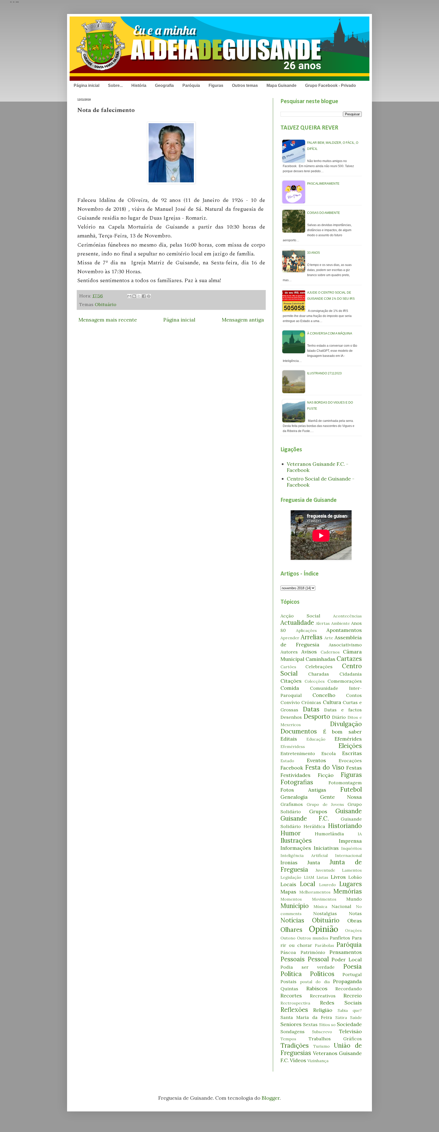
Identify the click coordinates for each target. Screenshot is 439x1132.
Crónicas (311, 702)
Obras (354, 920)
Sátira (341, 1017)
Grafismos (291, 804)
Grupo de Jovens (325, 804)
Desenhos (291, 717)
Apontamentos (344, 630)
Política (291, 974)
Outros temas (245, 85)
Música (320, 906)
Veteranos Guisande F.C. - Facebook (317, 467)
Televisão (350, 1031)
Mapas (288, 891)
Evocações (350, 760)
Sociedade (349, 1024)
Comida (289, 688)
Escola (328, 753)
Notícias (292, 920)
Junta (313, 862)
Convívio (290, 702)
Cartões (288, 666)
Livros (338, 877)
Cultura (332, 702)
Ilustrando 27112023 (324, 373)
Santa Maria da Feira (306, 1017)
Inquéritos (351, 848)
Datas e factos (343, 710)
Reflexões (294, 1010)
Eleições (350, 746)
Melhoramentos (315, 892)
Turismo (321, 1046)
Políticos (322, 974)
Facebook (291, 767)
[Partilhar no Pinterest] (148, 296)
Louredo (327, 884)
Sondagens (292, 1031)
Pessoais (292, 959)
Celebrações (319, 666)
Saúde (356, 1017)
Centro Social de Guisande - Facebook (320, 481)
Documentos (298, 731)
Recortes (291, 995)
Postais (288, 981)
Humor (290, 833)
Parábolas (324, 945)
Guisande (348, 811)
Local (307, 884)
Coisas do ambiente (323, 213)
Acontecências (347, 615)
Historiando (345, 826)
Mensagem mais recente (108, 319)
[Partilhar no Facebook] (143, 296)
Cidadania (350, 674)
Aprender (289, 637)
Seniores (291, 1024)
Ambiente (340, 623)
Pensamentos (346, 952)
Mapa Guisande (281, 85)
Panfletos (340, 938)
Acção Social (300, 616)
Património (313, 952)
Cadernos (330, 652)
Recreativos (323, 996)
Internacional (348, 855)
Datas (311, 709)
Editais (288, 739)
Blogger (271, 1098)
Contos (354, 695)
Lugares (350, 884)
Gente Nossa (341, 797)
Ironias (288, 862)
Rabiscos (316, 988)
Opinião (323, 929)
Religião (322, 1010)
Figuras (216, 85)
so (333, 1024)
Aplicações (306, 630)
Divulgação (346, 724)
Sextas (310, 1024)
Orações (353, 930)
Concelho (323, 695)
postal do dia (315, 981)
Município (294, 906)
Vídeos (298, 1060)
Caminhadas (320, 659)
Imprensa (350, 841)
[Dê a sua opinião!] (134, 296)
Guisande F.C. (304, 818)
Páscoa (288, 952)
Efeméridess (292, 746)
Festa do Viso (324, 767)
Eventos (316, 760)
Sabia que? (350, 1010)
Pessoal (318, 959)
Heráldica (314, 826)
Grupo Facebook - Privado (330, 85)
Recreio (352, 995)
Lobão (355, 877)
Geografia (164, 85)
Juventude (325, 870)
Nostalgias (325, 913)
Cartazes (349, 659)
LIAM (309, 877)
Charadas (318, 674)
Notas (355, 913)
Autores (289, 652)
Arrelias (311, 637)
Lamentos (352, 870)
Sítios (324, 1024)
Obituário (105, 304)
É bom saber (342, 731)
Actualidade (297, 623)
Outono (287, 937)
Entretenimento (297, 753)
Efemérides (348, 739)
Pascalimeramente (323, 183)
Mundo (354, 899)
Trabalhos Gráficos (335, 1039)
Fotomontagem (345, 783)
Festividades (295, 775)
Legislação (290, 877)
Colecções (315, 681)
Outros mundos (312, 937)
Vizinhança (317, 1060)
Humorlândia (329, 834)
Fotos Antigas (303, 790)
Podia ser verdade (307, 967)
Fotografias (296, 782)
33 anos (313, 252)
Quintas (289, 989)
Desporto (317, 717)
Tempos (288, 1038)
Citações (291, 681)
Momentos (291, 899)
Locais (288, 884)
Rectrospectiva (295, 1003)
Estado (287, 760)
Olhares (291, 930)
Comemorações (344, 681)
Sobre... (115, 85)
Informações (295, 848)
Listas (322, 877)
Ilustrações (296, 840)
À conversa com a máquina (329, 333)
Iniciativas (326, 848)
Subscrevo (322, 1031)
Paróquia (191, 85)
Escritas (352, 753)
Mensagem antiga (243, 319)
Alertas (323, 623)
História (138, 85)
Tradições (294, 1045)
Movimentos (324, 899)
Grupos (318, 811)
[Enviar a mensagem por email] (129, 296)
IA (360, 833)
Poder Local (347, 959)
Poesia (352, 966)
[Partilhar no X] (139, 296)
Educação (315, 739)
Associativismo (345, 645)
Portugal (352, 974)
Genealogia (294, 797)
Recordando (348, 989)
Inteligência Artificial (304, 855)
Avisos (309, 651)
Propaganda (347, 981)
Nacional (341, 906)
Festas (354, 767)
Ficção (326, 775)
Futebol (351, 789)
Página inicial (86, 85)
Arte (328, 637)
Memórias (347, 891)
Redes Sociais (341, 1002)
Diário (339, 717)
